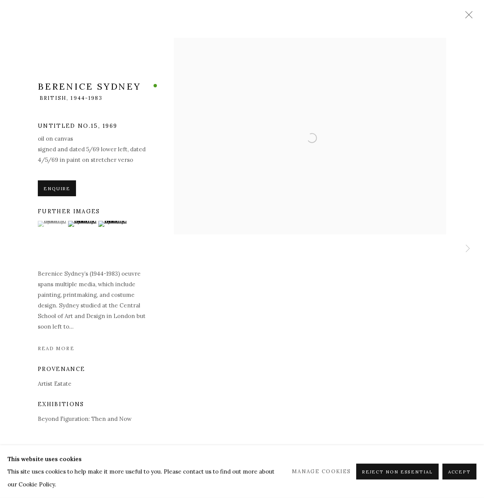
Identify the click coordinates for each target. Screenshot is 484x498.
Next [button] (467, 249)
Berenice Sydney (89, 86)
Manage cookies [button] (321, 471)
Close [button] (467, 17)
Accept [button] (459, 472)
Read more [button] (56, 348)
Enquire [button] (56, 188)
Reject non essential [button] (397, 472)
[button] (52, 224)
